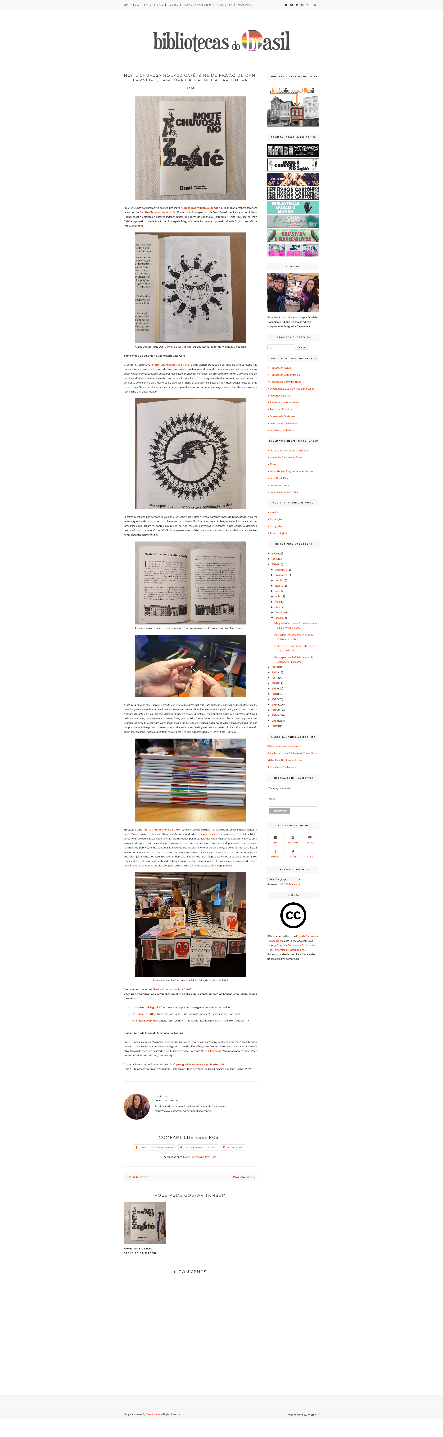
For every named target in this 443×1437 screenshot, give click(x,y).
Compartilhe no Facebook (156, 1147)
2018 (275, 693)
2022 (275, 672)
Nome (272, 798)
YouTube (310, 843)
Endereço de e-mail (279, 788)
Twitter (292, 857)
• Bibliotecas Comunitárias (283, 374)
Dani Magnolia (167, 1100)
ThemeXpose (153, 1414)
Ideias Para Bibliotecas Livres (284, 760)
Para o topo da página (302, 1414)
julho (278, 590)
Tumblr (310, 857)
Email (275, 843)
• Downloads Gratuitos (281, 416)
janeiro (279, 617)
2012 (275, 725)
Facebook (275, 857)
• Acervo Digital (277, 533)
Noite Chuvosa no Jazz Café (199, 1156)
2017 (275, 699)
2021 (275, 677)
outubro (279, 580)
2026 (275, 553)
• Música (272, 512)
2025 (275, 558)
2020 (275, 683)
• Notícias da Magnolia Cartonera (287, 450)
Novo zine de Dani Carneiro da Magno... (141, 1251)
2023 (275, 667)
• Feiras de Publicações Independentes (290, 471)
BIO (126, 4)
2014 (275, 715)
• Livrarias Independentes (282, 491)
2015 (275, 709)
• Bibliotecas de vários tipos (284, 381)
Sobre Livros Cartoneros (281, 767)
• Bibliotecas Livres (279, 367)
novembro (281, 574)
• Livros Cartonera (278, 485)
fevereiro (280, 612)
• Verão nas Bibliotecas (281, 430)
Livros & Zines (153, 4)
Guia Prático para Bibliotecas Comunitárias (293, 753)
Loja (136, 4)
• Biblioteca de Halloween (283, 402)
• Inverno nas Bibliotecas (282, 423)
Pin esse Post (235, 1147)
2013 (275, 720)
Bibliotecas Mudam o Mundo (284, 746)
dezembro (281, 569)
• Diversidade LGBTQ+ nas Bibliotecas (290, 388)
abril (277, 607)
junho (278, 596)
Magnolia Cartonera (197, 4)
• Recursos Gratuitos (279, 409)
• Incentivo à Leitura (279, 395)
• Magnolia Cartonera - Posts (284, 457)
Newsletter (224, 4)
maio (278, 601)
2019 (275, 688)
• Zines (271, 464)
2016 (275, 704)
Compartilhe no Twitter (200, 1147)
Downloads (245, 4)
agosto (279, 585)
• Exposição (274, 519)
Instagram (293, 843)
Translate (294, 884)
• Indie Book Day (277, 478)
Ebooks (173, 4)
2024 (275, 564)
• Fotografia (274, 526)
